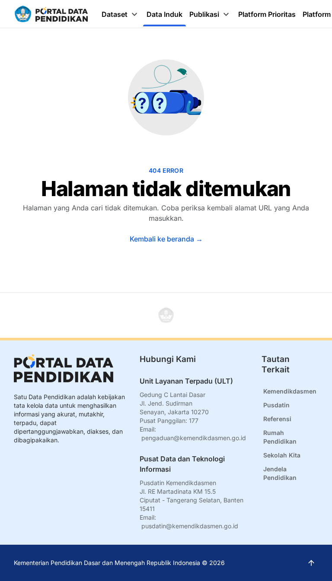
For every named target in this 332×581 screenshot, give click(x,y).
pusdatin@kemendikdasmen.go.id (189, 526)
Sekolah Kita (281, 455)
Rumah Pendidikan (280, 437)
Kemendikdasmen (289, 391)
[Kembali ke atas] (166, 315)
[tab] (120, 14)
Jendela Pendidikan (280, 473)
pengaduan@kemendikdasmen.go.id (193, 437)
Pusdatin (276, 405)
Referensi (277, 418)
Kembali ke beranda (166, 239)
